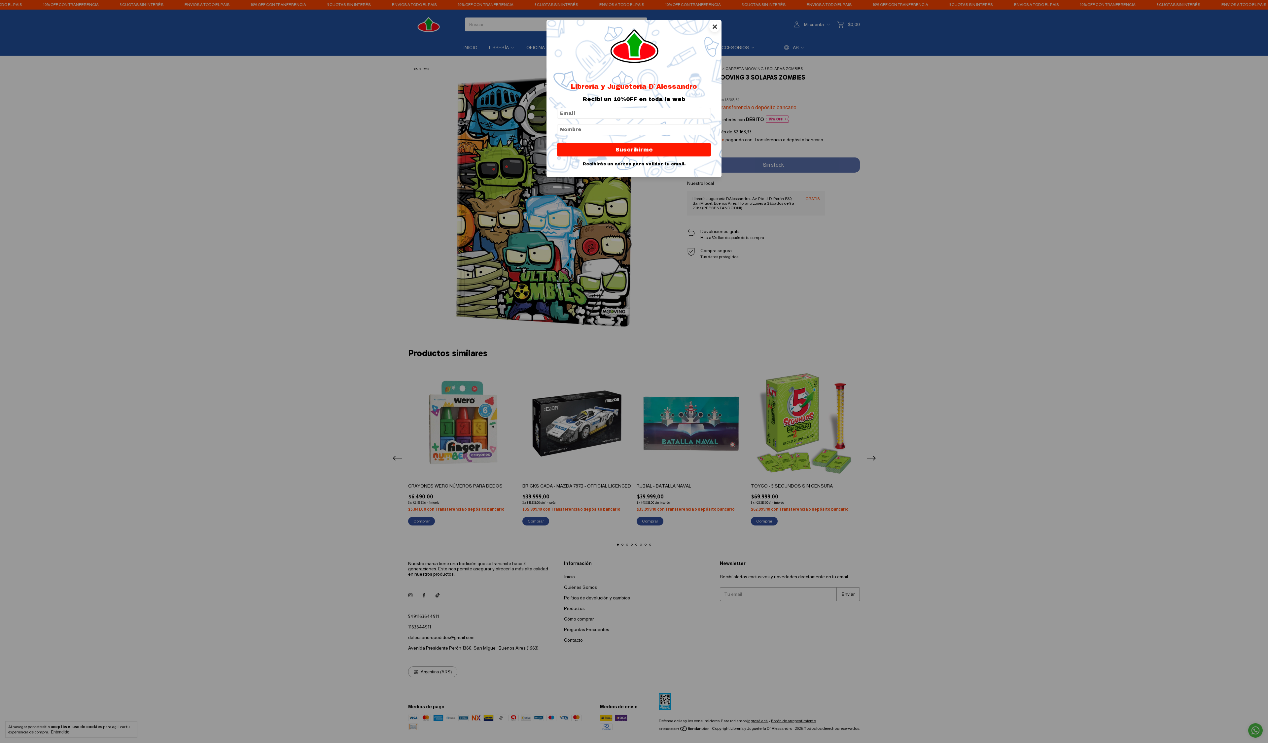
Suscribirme (634, 150)
